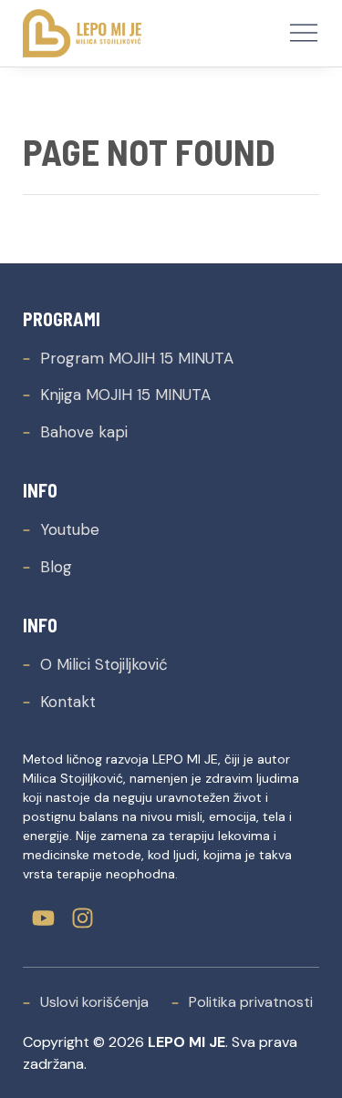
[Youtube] (43, 918)
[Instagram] (82, 918)
